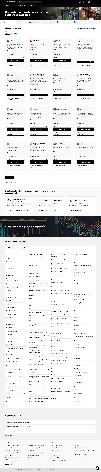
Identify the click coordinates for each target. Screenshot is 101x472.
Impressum (73, 469)
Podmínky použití (35, 469)
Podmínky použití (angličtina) (45, 469)
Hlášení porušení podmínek (25, 469)
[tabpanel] (50, 130)
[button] (50, 248)
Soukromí (7, 469)
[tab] (8, 22)
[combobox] (30, 2)
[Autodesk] (10, 2)
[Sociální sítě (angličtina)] (9, 464)
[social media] (9, 464)
